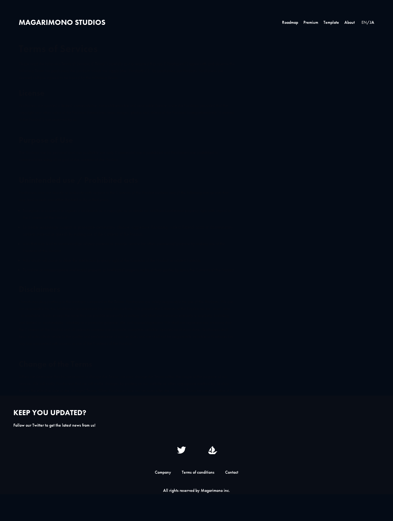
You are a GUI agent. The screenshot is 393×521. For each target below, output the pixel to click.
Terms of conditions (198, 472)
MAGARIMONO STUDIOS (62, 22)
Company (163, 472)
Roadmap (290, 22)
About (349, 22)
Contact (231, 472)
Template (331, 22)
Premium (310, 22)
